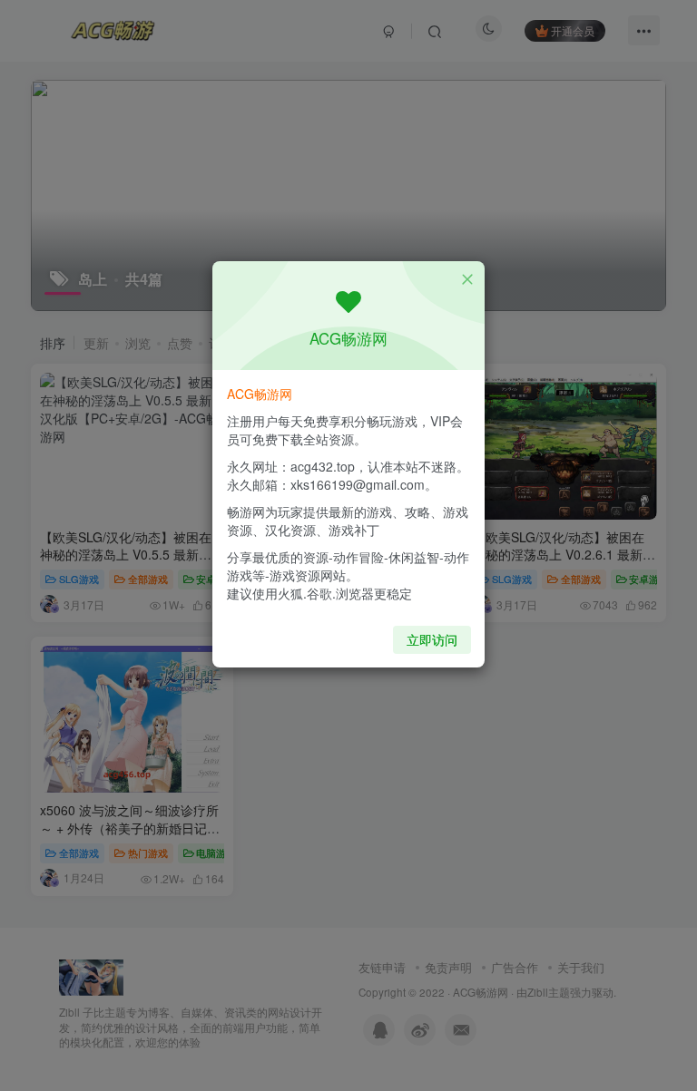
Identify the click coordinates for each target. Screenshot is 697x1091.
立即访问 (432, 639)
